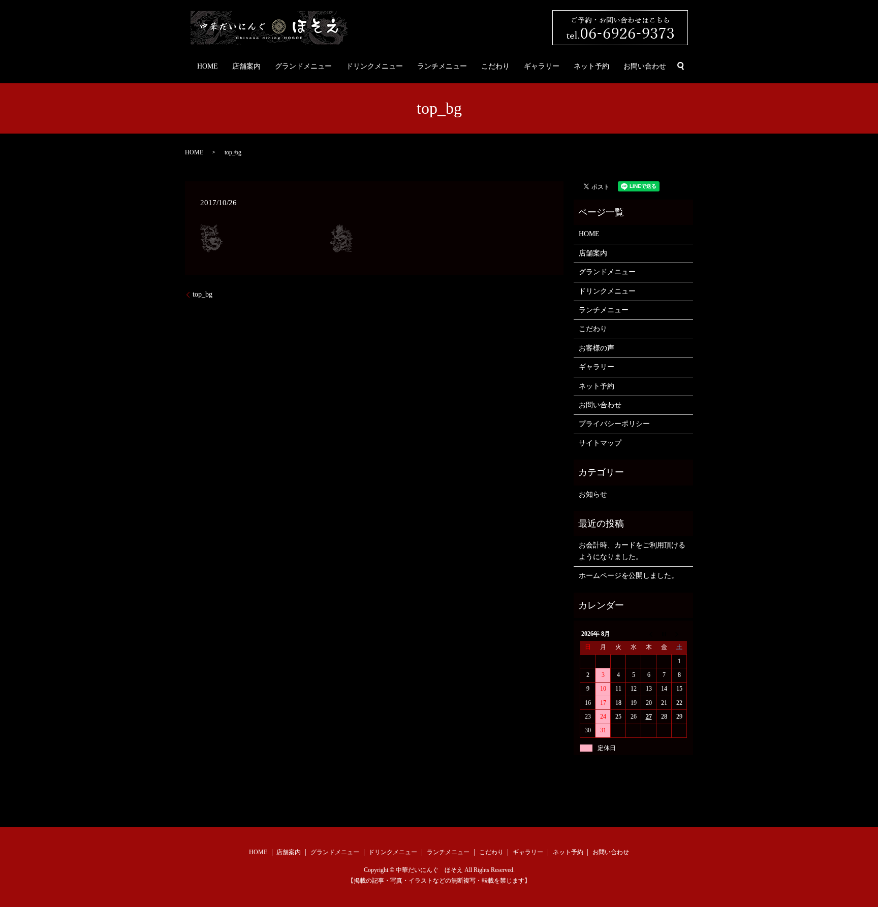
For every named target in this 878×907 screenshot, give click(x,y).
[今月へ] (664, 633)
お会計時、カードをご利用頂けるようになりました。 (632, 550)
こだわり (495, 66)
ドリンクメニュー (374, 66)
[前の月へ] (648, 633)
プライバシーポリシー (614, 424)
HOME (207, 66)
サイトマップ (600, 443)
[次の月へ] (679, 633)
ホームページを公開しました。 (628, 575)
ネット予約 (591, 66)
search (680, 66)
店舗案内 (246, 66)
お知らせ (593, 494)
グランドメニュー (303, 66)
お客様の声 (596, 348)
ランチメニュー (442, 66)
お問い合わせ (644, 66)
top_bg (202, 294)
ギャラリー (541, 66)
